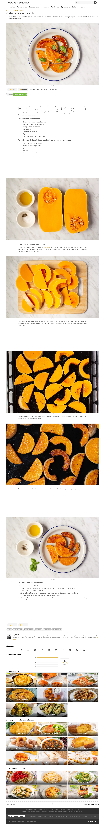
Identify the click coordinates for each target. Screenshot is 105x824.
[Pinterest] (56, 650)
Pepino (56, 809)
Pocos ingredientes (52, 811)
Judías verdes (66, 809)
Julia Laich (16, 634)
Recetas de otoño (28, 629)
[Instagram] (63, 650)
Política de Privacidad (61, 816)
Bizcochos (38, 811)
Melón (60, 809)
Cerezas (77, 809)
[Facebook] (42, 650)
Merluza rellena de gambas (91, 804)
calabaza (47, 247)
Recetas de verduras (21, 94)
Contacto (84, 816)
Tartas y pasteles (31, 811)
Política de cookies (75, 816)
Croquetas (44, 811)
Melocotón (47, 809)
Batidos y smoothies (38, 809)
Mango (52, 809)
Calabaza (9, 94)
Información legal (49, 816)
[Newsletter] (84, 650)
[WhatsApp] (28, 650)
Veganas (9, 629)
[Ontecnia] (92, 822)
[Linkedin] (70, 650)
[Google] (21, 650)
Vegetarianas (38, 629)
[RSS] (77, 650)
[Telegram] (35, 650)
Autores (40, 816)
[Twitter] (49, 650)
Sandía (72, 809)
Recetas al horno (56, 629)
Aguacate (70, 811)
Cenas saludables (17, 629)
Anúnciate (33, 816)
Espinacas (75, 811)
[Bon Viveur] (18, 2)
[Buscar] (95, 2)
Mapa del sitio (92, 816)
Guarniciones (47, 629)
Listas (80, 811)
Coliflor (65, 811)
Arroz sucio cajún (10, 804)
